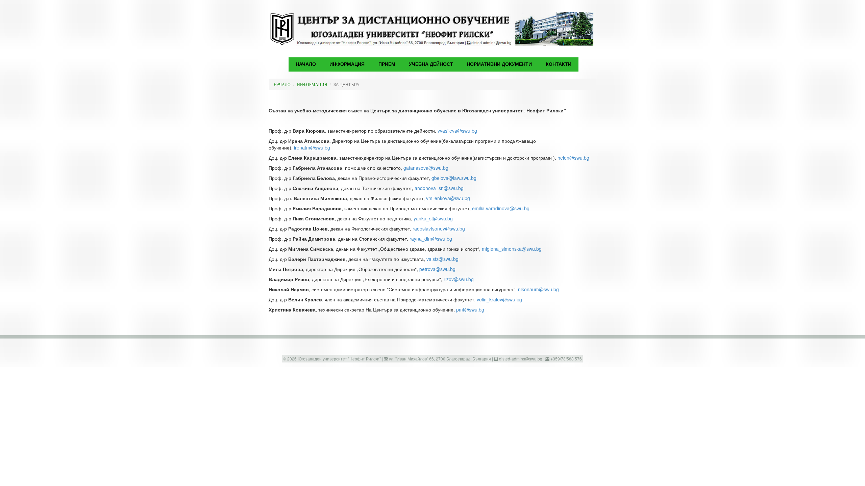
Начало (306, 64)
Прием (386, 64)
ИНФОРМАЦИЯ (312, 84)
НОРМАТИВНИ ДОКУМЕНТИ (499, 64)
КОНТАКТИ (558, 64)
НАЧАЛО (282, 84)
